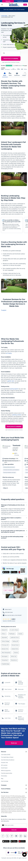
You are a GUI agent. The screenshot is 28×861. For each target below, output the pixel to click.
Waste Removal (7, 710)
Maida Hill (4, 630)
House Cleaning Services (20, 682)
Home (4, 75)
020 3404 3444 (9, 612)
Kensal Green (15, 645)
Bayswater (4, 637)
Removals (20, 689)
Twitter (7, 836)
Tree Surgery (21, 703)
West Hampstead (6, 652)
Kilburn (4, 633)
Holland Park (15, 648)
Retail (10, 75)
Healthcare (17, 75)
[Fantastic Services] (14, 4)
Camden (20, 633)
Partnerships (4, 775)
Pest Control (8, 689)
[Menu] (2, 4)
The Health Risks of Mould (7, 757)
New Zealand (20, 852)
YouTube (16, 836)
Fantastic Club (4, 762)
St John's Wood (14, 630)
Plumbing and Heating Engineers (22, 696)
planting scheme (16, 414)
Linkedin (25, 836)
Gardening (7, 696)
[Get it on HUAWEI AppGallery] (22, 841)
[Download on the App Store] (6, 572)
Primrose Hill (5, 645)
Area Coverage (4, 781)
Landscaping (4, 15)
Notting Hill (15, 641)
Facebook (3, 836)
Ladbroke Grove (15, 637)
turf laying (8, 353)
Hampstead (5, 660)
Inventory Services (20, 710)
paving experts (14, 389)
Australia (13, 852)
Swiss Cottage (5, 641)
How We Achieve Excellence (7, 759)
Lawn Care (7, 718)
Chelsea (16, 652)
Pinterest (11, 836)
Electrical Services (7, 703)
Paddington (12, 633)
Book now (14, 743)
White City (13, 656)
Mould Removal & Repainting (21, 718)
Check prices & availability (14, 426)
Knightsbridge (5, 664)
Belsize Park (5, 648)
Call (25, 4)
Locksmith (7, 682)
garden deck (10, 381)
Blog (2, 778)
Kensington (5, 656)
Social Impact (4, 767)
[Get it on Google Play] (14, 572)
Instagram (20, 836)
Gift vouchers (4, 765)
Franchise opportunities (6, 773)
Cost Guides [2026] (5, 754)
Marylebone (14, 660)
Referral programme (5, 770)
